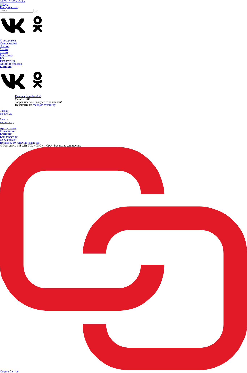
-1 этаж (4, 46)
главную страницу (44, 104)
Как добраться (9, 136)
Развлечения (7, 60)
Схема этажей (8, 43)
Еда (2, 57)
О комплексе (8, 40)
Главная (20, 96)
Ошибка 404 (33, 96)
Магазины (6, 55)
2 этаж (4, 52)
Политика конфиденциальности (20, 142)
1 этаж (4, 49)
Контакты (6, 66)
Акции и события (11, 63)
